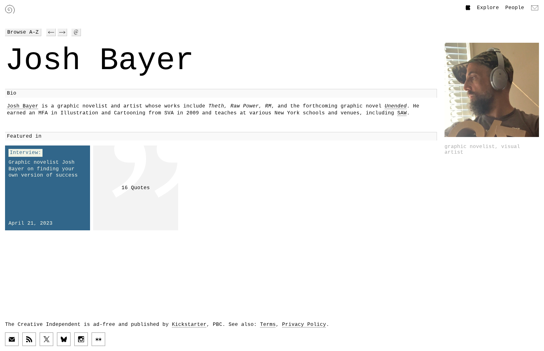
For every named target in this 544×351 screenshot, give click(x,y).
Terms (268, 324)
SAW (402, 113)
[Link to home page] (10, 9)
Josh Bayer (22, 106)
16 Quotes (136, 188)
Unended (396, 106)
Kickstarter (189, 324)
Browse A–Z (23, 32)
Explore (488, 8)
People (514, 8)
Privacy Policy (304, 324)
